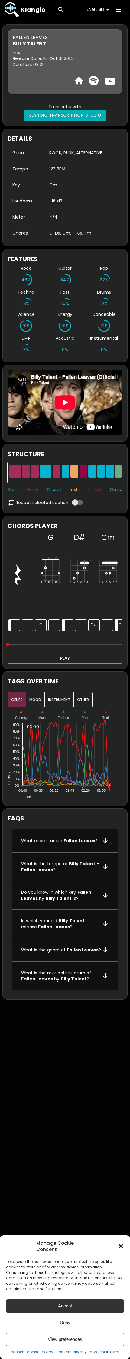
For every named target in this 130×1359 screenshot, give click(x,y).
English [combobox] (95, 9)
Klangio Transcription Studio (64, 115)
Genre (16, 699)
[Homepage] (78, 80)
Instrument (59, 699)
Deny (65, 1322)
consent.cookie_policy (32, 1351)
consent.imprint (104, 1351)
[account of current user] (118, 9)
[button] (121, 1246)
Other (83, 699)
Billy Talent (29, 43)
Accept (65, 1305)
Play (65, 658)
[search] (61, 9)
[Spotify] (93, 80)
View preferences (65, 1339)
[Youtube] (109, 80)
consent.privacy (71, 1351)
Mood (35, 699)
